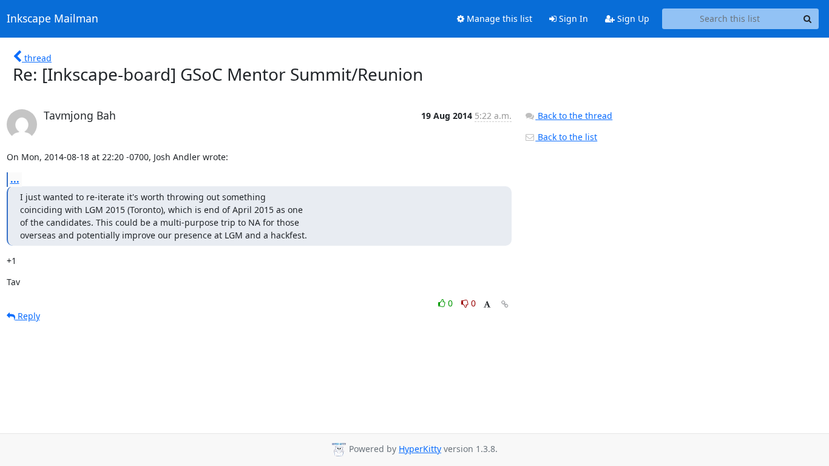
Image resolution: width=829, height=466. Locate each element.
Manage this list (498, 18)
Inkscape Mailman (52, 19)
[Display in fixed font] (487, 305)
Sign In (572, 18)
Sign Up (632, 18)
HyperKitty (420, 448)
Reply (27, 316)
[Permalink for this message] (505, 304)
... (14, 179)
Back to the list (566, 137)
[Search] (808, 18)
